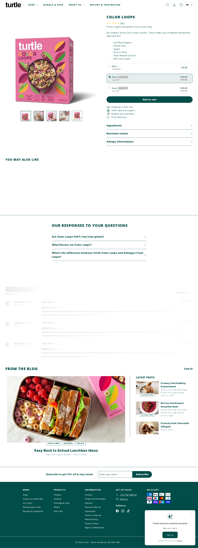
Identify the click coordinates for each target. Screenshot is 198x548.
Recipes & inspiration (33, 511)
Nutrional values (117, 133)
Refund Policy (91, 519)
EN (187, 5)
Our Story (27, 503)
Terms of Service (93, 515)
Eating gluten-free (32, 507)
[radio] (150, 67)
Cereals (57, 495)
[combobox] (189, 4)
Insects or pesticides (33, 499)
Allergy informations (120, 141)
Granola (57, 499)
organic (68, 443)
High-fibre (54, 443)
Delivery (89, 503)
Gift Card (58, 511)
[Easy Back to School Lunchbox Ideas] (66, 409)
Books (57, 507)
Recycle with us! (93, 507)
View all (188, 368)
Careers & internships (95, 499)
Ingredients (114, 125)
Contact (89, 495)
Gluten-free (147, 395)
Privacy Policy (92, 523)
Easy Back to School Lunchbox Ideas (66, 450)
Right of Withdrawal (94, 527)
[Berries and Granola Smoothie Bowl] (147, 407)
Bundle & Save (53, 5)
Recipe (80, 443)
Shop (32, 5)
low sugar (172, 393)
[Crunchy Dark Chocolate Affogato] (147, 428)
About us (75, 5)
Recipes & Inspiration (105, 5)
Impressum (90, 511)
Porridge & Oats (61, 503)
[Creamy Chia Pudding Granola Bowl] (147, 388)
